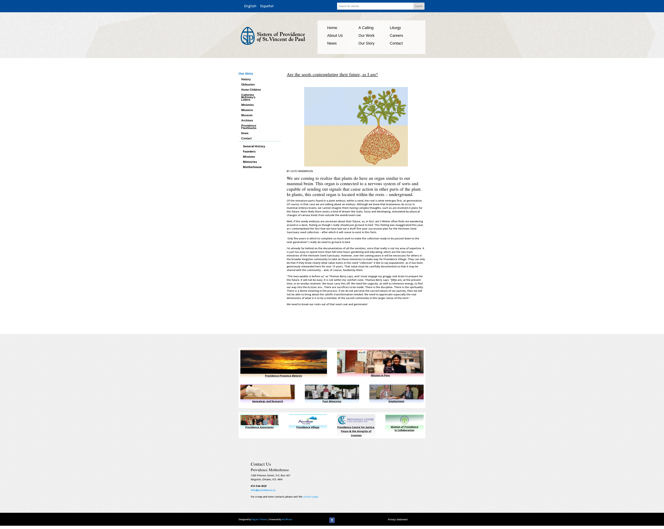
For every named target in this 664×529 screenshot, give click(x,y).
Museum (246, 115)
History (246, 79)
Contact (396, 43)
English (250, 6)
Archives (247, 120)
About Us (335, 35)
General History (254, 146)
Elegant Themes (259, 519)
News (332, 43)
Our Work (366, 35)
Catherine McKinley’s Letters (248, 97)
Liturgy (395, 28)
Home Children (251, 90)
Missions (247, 110)
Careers (396, 35)
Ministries (247, 105)
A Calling (366, 28)
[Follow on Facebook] (332, 520)
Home (332, 28)
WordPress (287, 519)
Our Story (366, 43)
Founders (249, 151)
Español (267, 6)
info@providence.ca (263, 490)
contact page (310, 496)
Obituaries (248, 84)
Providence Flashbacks (248, 127)
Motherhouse (252, 167)
